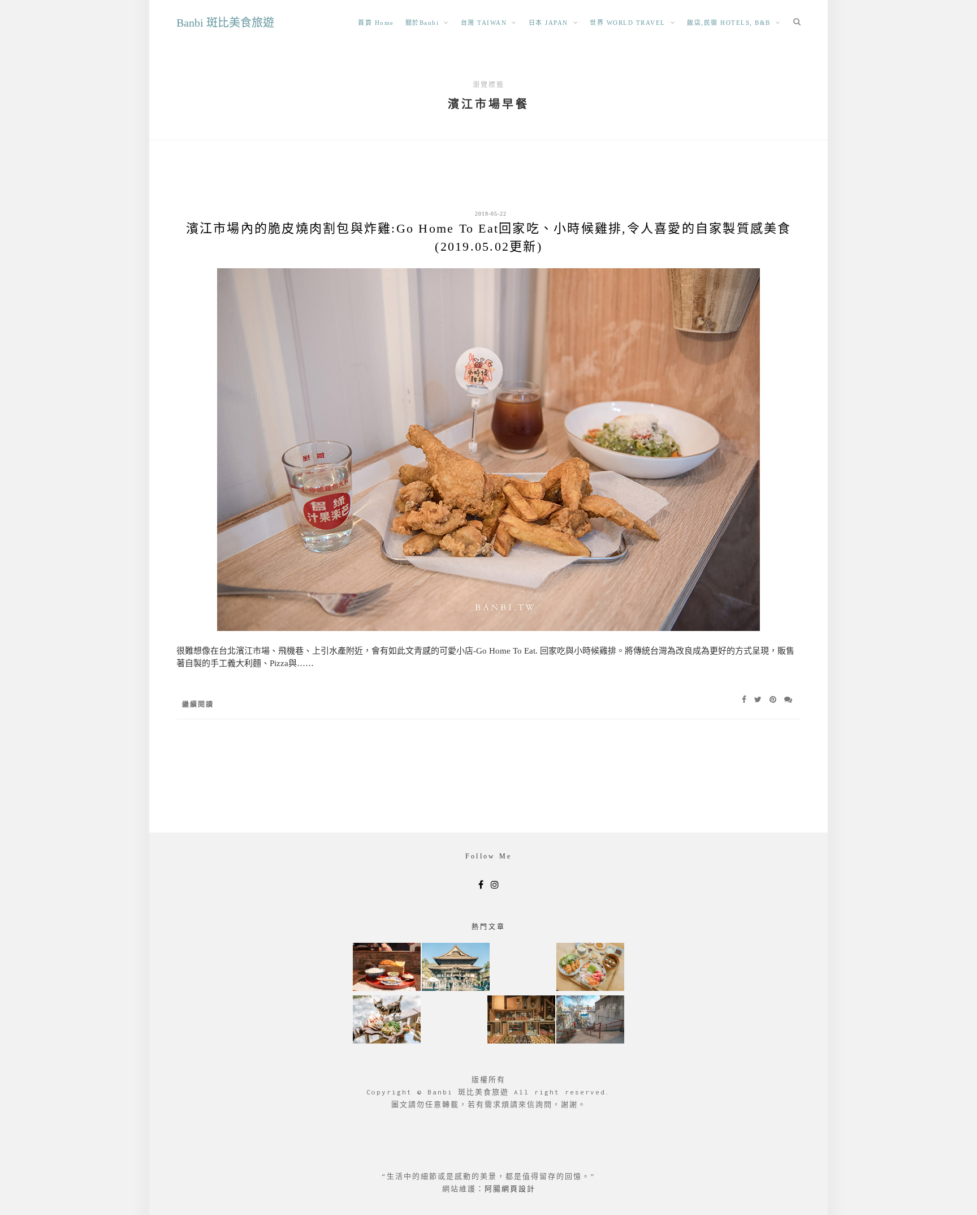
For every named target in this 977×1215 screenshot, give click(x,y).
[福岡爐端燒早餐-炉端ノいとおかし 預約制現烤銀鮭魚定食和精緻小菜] (387, 968)
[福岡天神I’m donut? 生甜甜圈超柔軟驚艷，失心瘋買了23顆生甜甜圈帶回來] (521, 1020)
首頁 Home (376, 22)
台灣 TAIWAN (484, 22)
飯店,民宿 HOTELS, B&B (729, 22)
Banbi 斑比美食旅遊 (225, 22)
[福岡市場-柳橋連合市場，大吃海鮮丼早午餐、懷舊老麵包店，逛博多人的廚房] (590, 968)
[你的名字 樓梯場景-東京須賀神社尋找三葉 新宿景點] (590, 1020)
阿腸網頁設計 (510, 1188)
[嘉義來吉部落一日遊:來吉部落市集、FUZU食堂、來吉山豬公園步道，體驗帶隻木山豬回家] (387, 1020)
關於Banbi (422, 22)
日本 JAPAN (548, 22)
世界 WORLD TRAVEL (627, 22)
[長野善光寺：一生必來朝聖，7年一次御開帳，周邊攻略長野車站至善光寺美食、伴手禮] (456, 968)
